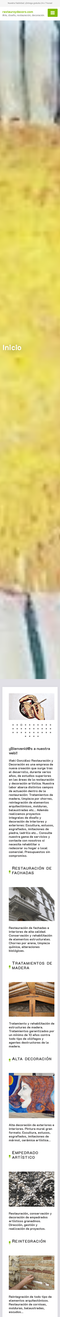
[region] (31, 717)
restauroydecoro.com (17, 12)
